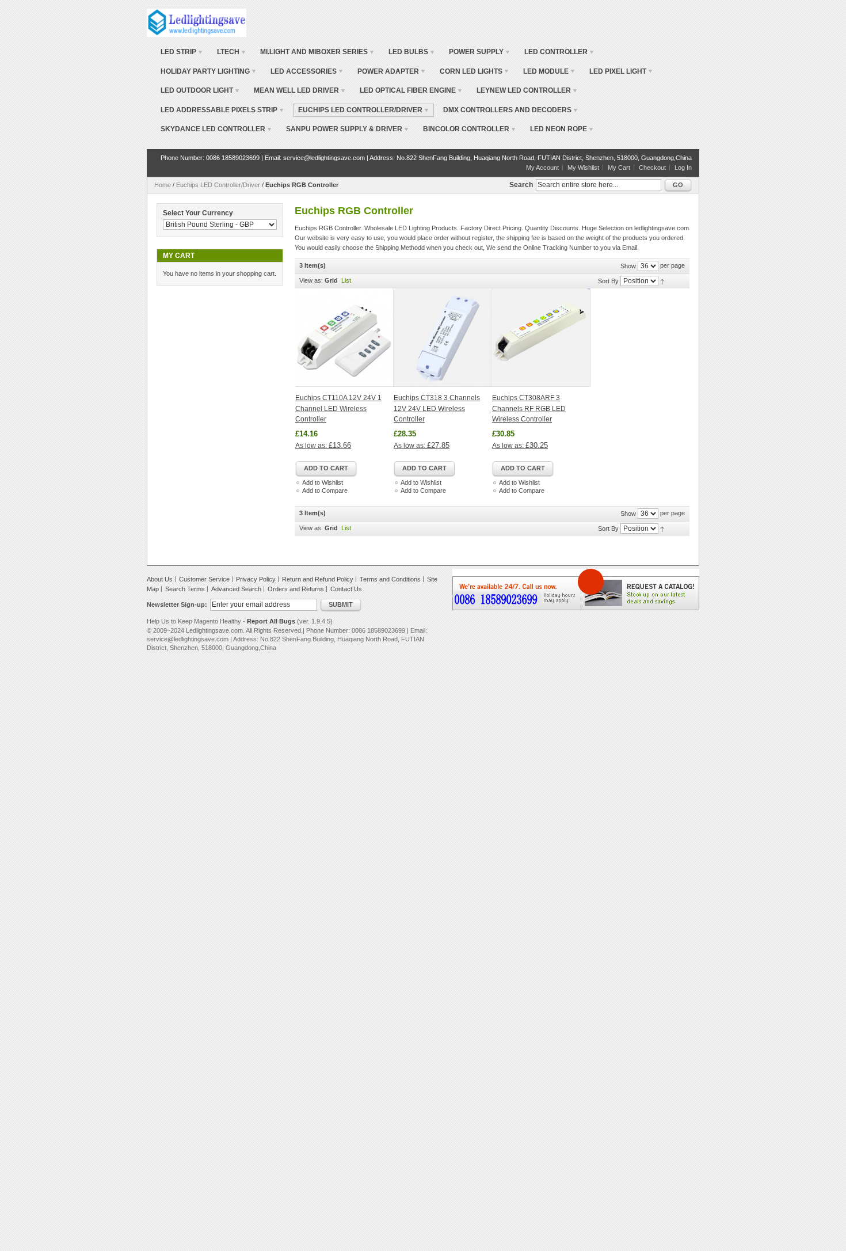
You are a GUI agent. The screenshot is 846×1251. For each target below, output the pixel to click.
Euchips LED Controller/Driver (218, 184)
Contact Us (346, 588)
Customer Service (204, 579)
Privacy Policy (256, 579)
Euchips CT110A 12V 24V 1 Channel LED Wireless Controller (338, 408)
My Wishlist (583, 167)
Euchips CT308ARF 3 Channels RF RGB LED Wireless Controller (529, 408)
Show (628, 266)
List (346, 280)
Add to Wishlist (322, 482)
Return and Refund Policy (317, 579)
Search (521, 185)
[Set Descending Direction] (662, 280)
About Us (160, 579)
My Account (542, 167)
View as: (311, 280)
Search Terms (185, 588)
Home (162, 184)
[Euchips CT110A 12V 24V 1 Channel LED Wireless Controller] (344, 337)
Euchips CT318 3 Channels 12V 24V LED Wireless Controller (437, 408)
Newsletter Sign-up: (177, 604)
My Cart (619, 167)
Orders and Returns (296, 588)
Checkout (652, 167)
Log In (683, 167)
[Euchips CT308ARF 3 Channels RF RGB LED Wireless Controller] (541, 337)
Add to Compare (325, 490)
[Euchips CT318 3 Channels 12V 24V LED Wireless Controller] (443, 337)
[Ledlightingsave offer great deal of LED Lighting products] (196, 23)
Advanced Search (236, 588)
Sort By (608, 280)
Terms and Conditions (390, 579)
